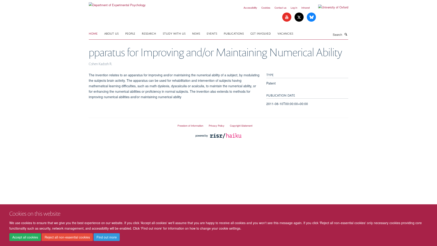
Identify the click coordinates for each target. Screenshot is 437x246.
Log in (294, 7)
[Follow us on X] (300, 17)
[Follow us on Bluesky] (311, 17)
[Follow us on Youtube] (287, 17)
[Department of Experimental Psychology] (117, 3)
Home (93, 33)
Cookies (265, 7)
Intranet (305, 7)
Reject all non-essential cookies (67, 237)
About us (111, 33)
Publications (234, 33)
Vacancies (285, 33)
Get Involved (260, 33)
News (196, 33)
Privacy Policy (216, 125)
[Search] (345, 34)
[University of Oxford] (329, 7)
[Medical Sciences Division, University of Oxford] (130, 124)
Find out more (107, 237)
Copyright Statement (241, 125)
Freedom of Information (190, 125)
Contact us (280, 7)
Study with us (174, 33)
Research (149, 33)
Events (212, 33)
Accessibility (250, 7)
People (130, 33)
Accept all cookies (25, 237)
